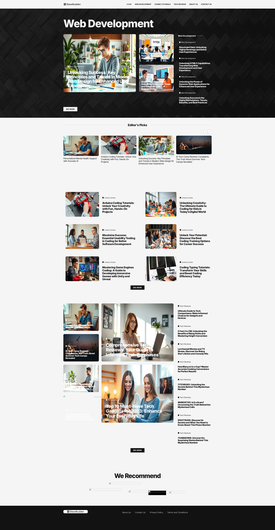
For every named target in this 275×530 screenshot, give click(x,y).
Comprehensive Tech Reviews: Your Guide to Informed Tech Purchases (132, 349)
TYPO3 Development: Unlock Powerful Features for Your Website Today (156, 56)
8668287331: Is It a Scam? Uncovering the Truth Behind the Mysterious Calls (194, 404)
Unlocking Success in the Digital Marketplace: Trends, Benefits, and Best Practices (193, 100)
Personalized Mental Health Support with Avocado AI (80, 159)
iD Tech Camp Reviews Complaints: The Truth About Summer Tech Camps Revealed (192, 159)
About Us (193, 4)
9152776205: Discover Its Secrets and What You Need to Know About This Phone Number (194, 422)
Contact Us (206, 4)
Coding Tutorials (162, 4)
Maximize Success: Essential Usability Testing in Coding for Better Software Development (118, 240)
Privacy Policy (156, 512)
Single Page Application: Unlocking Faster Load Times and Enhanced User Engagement (155, 85)
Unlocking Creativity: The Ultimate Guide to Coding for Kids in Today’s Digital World (193, 207)
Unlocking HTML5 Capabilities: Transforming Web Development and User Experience (194, 67)
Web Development (143, 4)
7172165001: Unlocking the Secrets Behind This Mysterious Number (193, 387)
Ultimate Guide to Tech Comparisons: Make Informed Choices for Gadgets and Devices (193, 314)
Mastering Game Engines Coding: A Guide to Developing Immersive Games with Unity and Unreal (118, 273)
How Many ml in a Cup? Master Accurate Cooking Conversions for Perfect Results (193, 369)
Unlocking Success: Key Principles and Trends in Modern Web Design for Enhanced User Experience (99, 79)
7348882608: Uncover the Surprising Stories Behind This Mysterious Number (193, 440)
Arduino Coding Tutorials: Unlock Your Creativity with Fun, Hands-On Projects (118, 159)
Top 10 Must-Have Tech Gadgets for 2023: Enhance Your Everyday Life (134, 411)
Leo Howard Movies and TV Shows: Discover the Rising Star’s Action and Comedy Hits (193, 351)
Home (129, 4)
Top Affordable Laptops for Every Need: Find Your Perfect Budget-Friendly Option (80, 386)
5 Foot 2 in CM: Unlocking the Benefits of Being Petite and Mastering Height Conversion (192, 333)
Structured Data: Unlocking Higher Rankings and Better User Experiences (192, 49)
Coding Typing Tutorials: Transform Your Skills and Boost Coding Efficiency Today (195, 272)
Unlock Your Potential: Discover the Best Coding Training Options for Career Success (195, 240)
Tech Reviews (180, 4)
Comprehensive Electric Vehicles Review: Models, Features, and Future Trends (79, 417)
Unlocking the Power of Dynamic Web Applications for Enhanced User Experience (194, 84)
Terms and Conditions (177, 512)
